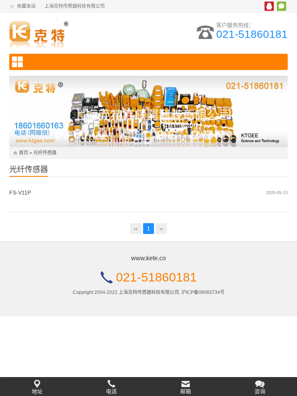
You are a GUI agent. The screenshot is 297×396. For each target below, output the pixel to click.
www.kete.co (148, 258)
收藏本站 (26, 6)
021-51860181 (252, 34)
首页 (23, 152)
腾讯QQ (269, 6)
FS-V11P (20, 192)
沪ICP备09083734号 (203, 292)
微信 (281, 6)
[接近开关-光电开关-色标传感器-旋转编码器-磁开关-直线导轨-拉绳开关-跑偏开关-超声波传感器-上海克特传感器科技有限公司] (72, 33)
